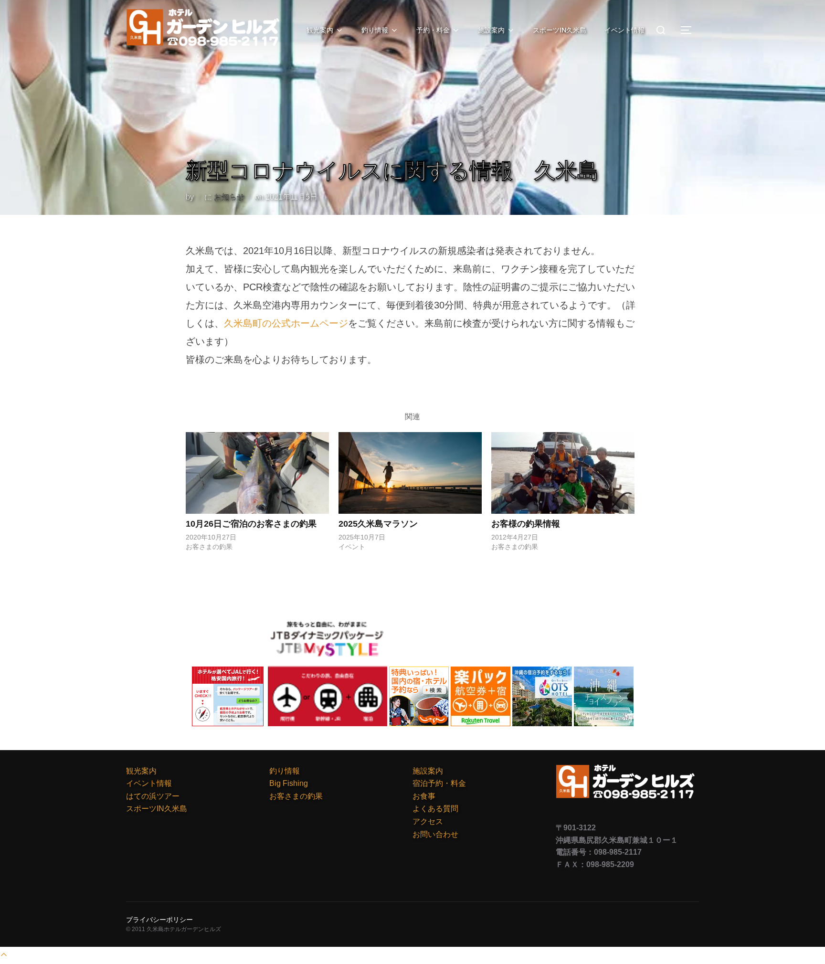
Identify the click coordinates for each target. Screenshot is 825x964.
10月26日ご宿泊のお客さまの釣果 (251, 524)
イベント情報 (624, 30)
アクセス (427, 821)
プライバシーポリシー (159, 919)
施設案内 (491, 30)
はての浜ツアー (153, 796)
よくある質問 (435, 809)
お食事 (423, 796)
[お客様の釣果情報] (563, 473)
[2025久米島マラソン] (410, 473)
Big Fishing (288, 783)
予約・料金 (433, 30)
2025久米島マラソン (378, 524)
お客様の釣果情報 (525, 524)
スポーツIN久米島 (559, 30)
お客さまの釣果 (296, 796)
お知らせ (229, 197)
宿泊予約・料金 (439, 783)
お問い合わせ (435, 834)
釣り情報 (374, 30)
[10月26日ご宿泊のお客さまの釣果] (257, 473)
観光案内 (320, 30)
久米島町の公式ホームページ (286, 323)
